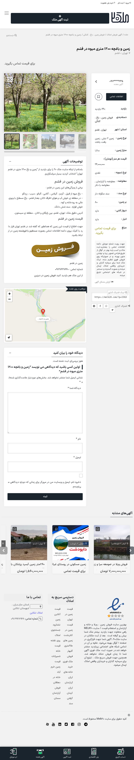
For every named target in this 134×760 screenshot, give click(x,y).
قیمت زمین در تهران (69, 614)
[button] (45, 162)
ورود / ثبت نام (123, 3)
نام (78, 439)
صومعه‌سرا (115, 543)
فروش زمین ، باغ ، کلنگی (94, 34)
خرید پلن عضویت (107, 3)
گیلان (124, 543)
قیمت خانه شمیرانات (55, 651)
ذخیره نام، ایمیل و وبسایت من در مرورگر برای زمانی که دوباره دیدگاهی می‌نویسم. (44, 484)
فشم (117, 53)
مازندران (81, 543)
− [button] (9, 299)
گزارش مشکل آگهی (103, 282)
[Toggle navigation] (6, 13)
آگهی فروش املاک (114, 34)
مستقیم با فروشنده (28, 231)
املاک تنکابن (36, 613)
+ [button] (9, 294)
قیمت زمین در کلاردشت (68, 630)
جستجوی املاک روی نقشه (55, 635)
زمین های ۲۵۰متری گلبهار (68, 646)
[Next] (80, 102)
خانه (126, 34)
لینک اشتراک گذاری (116, 292)
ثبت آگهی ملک (60, 20)
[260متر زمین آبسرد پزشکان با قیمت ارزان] (29, 543)
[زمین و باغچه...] (43, 311)
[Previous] (10, 102)
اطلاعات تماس (116, 96)
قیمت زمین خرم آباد (55, 667)
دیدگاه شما (74, 388)
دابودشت (73, 543)
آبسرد (35, 543)
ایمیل (77, 457)
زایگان (45, 213)
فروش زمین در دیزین (44, 275)
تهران (125, 53)
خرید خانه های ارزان (68, 672)
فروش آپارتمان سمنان (56, 693)
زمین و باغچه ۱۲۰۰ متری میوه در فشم (103, 49)
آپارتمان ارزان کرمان (69, 688)
